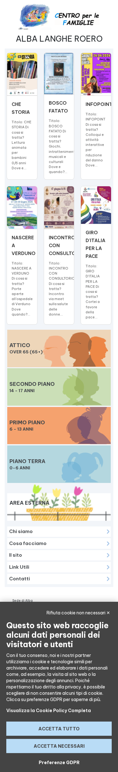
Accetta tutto (59, 729)
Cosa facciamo (28, 543)
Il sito (15, 555)
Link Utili (19, 567)
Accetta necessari (59, 746)
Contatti (19, 579)
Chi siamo (21, 531)
